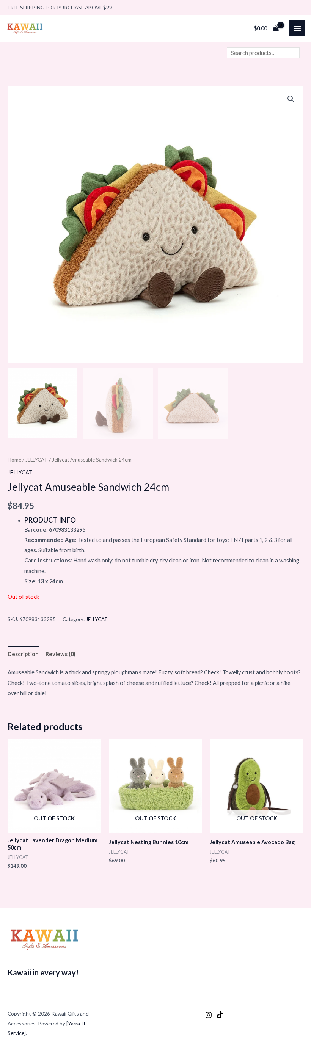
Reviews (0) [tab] (60, 654)
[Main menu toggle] (297, 28)
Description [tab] (23, 654)
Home (14, 460)
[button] (291, 99)
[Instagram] (208, 1014)
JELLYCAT (36, 460)
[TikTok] (220, 1014)
